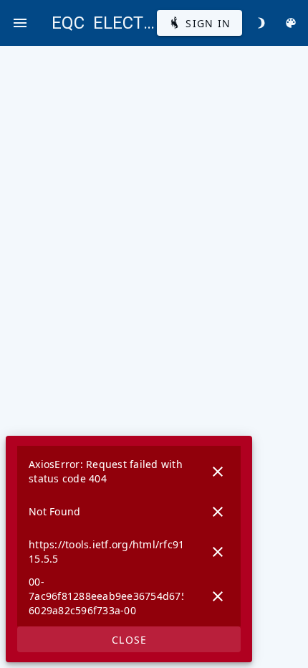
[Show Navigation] (20, 23)
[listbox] (129, 536)
